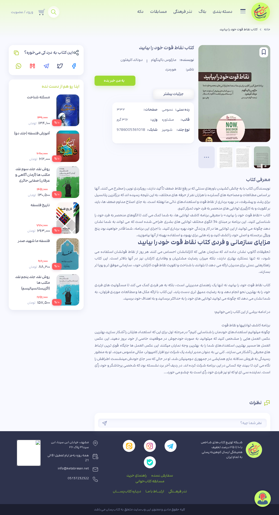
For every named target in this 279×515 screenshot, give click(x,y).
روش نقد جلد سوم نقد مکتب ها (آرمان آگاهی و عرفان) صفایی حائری (32, 175)
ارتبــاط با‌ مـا (154, 491)
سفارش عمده (162, 475)
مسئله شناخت (38, 97)
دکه (140, 11)
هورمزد (170, 69)
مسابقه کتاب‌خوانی (149, 481)
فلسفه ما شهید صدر (34, 240)
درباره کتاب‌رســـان (127, 491)
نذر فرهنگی (182, 11)
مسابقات (158, 11)
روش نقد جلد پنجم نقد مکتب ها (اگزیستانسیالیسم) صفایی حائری (32, 285)
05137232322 (78, 478)
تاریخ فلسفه (40, 205)
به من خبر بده (114, 80)
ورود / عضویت (22, 12)
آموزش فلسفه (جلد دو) (32, 133)
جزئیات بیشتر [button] (173, 93)
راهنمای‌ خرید (136, 475)
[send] (104, 423)
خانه (267, 29)
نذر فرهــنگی (177, 491)
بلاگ (202, 11)
